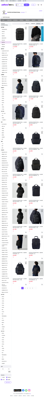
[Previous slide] (13, 33)
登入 (33, 4)
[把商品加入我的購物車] (26, 50)
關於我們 (15, 395)
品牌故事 (40, 10)
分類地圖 (32, 395)
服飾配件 (40, 20)
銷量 (42, 23)
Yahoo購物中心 (7, 4)
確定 (9, 371)
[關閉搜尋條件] (18, 5)
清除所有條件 (8, 382)
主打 (3, 20)
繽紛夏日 (34, 20)
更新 (30, 393)
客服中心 (11, 395)
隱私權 (28, 395)
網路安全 (24, 395)
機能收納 (27, 20)
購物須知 (20, 395)
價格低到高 (33, 23)
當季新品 (21, 20)
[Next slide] (26, 33)
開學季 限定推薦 (6, 17)
